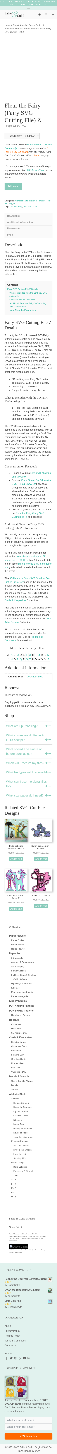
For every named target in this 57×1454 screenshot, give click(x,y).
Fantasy (27, 206)
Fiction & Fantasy (37, 201)
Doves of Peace (21, 1132)
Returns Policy (12, 1335)
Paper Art (14, 953)
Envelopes (16, 1050)
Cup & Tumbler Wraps (22, 1081)
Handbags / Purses (20, 1015)
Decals (14, 1085)
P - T (13, 1192)
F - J (13, 1184)
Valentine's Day (18, 1072)
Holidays (14, 1020)
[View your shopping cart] (39, 14)
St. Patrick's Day (19, 1033)
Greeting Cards (18, 1059)
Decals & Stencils (19, 1076)
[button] (28, 726)
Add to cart (13, 186)
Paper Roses (17, 944)
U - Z (15, 204)
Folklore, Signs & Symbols (23, 975)
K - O (13, 1188)
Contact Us (11, 1345)
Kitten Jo (15, 988)
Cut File (13, 206)
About (8, 1326)
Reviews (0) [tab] (13, 228)
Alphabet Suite (26, 25)
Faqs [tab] (10, 234)
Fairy (20, 206)
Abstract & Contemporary (23, 962)
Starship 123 (19, 1158)
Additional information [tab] (20, 222)
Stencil (14, 1089)
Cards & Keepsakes (15, 600)
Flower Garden (18, 970)
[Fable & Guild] (15, 14)
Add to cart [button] (16, 859)
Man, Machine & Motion (22, 992)
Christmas (16, 1024)
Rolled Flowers (18, 949)
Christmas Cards (19, 1046)
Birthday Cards (18, 1042)
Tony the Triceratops (23, 1137)
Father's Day (17, 1055)
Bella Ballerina (20, 1167)
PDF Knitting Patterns (21, 1006)
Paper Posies (17, 940)
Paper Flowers (17, 935)
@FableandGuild (36, 170)
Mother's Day (17, 1063)
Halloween (16, 1028)
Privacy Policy (12, 1331)
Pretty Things (17, 1162)
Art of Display (17, 966)
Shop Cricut (15, 1227)
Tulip (15, 1175)
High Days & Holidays (21, 983)
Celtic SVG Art (20, 979)
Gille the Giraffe (20, 1115)
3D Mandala (17, 958)
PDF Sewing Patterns (21, 1010)
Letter (34, 206)
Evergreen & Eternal (23, 1171)
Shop (15, 25)
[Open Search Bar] (46, 14)
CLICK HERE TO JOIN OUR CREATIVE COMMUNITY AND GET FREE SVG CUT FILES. (28, 3)
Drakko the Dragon (22, 1150)
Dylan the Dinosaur (22, 1107)
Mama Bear (19, 1124)
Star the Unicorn (21, 1145)
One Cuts (15, 1067)
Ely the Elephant (21, 1111)
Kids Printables (18, 1001)
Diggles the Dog (21, 1103)
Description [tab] (14, 216)
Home (8, 25)
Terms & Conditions (15, 1340)
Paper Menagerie (19, 996)
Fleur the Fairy (21, 28)
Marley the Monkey (22, 1128)
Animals (15, 1098)
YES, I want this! (28, 1436)
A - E (13, 1179)
